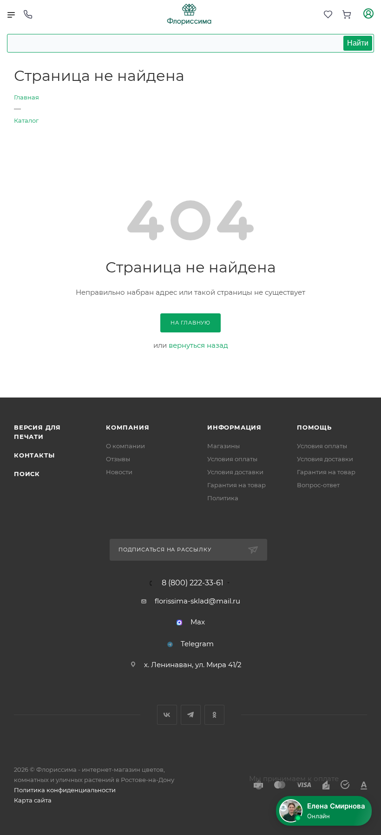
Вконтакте (167, 715)
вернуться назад (198, 345)
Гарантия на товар (236, 485)
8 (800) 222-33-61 (192, 583)
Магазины (223, 446)
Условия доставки (235, 472)
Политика (222, 498)
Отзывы (118, 459)
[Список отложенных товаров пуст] (328, 14)
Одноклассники (214, 715)
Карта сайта (33, 800)
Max (197, 621)
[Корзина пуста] (346, 14)
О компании (125, 446)
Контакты (34, 455)
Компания (127, 427)
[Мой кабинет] (368, 14)
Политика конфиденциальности (65, 790)
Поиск (27, 473)
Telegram (197, 643)
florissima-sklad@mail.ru (197, 600)
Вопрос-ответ (318, 485)
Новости (119, 472)
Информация (234, 427)
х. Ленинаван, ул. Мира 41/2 (193, 664)
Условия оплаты (232, 459)
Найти (357, 43)
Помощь (314, 427)
